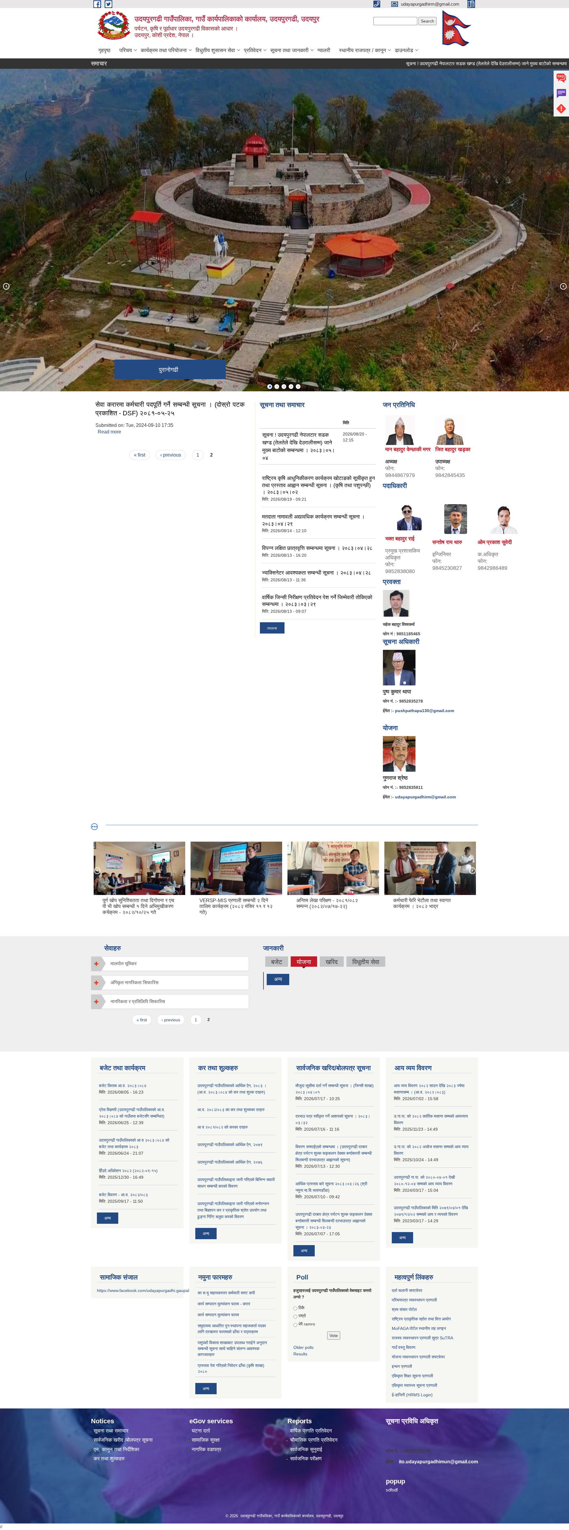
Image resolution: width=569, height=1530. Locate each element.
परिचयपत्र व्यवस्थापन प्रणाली (414, 1300)
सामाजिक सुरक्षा (206, 1440)
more (272, 628)
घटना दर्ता (201, 1431)
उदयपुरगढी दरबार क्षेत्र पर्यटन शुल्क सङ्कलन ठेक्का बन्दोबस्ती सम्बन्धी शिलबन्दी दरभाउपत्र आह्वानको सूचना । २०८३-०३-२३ (333, 1221)
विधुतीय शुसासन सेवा (215, 50)
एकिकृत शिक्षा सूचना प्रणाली (412, 1375)
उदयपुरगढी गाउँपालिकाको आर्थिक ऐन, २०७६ (230, 1162)
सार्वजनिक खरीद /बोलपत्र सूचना (123, 1440)
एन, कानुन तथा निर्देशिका (116, 1449)
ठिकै (301, 1307)
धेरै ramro (306, 1324)
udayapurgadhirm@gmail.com (425, 796)
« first (139, 454)
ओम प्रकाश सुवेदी (495, 542)
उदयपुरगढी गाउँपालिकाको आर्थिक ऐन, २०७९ (230, 1144)
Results (300, 1354)
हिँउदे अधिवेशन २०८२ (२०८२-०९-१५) (128, 1170)
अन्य (278, 979)
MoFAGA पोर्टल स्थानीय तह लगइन (419, 1328)
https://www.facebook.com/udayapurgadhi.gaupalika (145, 1290)
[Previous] (6, 286)
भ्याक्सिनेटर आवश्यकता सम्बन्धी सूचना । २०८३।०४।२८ (316, 573)
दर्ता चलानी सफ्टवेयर (407, 1290)
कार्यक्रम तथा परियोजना (164, 50)
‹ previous (170, 454)
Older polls (303, 1347)
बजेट (276, 961)
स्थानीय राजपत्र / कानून (362, 50)
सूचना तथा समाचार (111, 1431)
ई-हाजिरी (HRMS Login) (412, 1394)
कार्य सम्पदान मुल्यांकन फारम (218, 1314)
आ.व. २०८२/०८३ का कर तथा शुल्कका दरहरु (231, 1109)
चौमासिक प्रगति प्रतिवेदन (314, 1440)
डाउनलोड (404, 50)
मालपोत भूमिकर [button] (124, 963)
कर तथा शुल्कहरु (109, 1459)
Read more (109, 431)
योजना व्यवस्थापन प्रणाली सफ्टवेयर (418, 1356)
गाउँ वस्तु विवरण (403, 1347)
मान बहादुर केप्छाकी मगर (408, 449)
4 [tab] (291, 386)
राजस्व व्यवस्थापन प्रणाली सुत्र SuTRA (422, 1338)
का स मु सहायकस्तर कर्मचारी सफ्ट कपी (226, 1292)
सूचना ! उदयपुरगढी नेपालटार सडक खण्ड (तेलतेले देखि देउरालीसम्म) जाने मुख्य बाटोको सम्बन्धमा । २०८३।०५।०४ (448, 63)
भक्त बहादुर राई (399, 539)
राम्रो (302, 1315)
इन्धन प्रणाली (402, 1366)
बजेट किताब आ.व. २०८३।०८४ (122, 1085)
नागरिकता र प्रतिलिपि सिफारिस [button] (138, 1001)
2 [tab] (276, 386)
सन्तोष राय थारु (447, 542)
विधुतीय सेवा (365, 961)
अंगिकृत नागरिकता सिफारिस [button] (135, 982)
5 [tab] (298, 386)
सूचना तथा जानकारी (289, 50)
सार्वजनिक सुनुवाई (306, 1449)
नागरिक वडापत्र (206, 1449)
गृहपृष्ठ (104, 50)
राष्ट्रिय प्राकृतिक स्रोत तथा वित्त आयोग (421, 1319)
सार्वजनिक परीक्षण (306, 1459)
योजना (303, 962)
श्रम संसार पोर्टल (404, 1309)
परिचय (125, 50)
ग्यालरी (323, 50)
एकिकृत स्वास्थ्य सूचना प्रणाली (414, 1385)
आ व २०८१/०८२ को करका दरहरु (222, 1127)
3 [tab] (284, 386)
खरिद (332, 961)
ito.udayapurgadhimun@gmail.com (438, 1461)
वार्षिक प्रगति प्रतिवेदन (311, 1431)
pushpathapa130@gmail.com (424, 710)
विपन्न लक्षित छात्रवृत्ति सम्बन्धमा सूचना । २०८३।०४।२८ (317, 548)
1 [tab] (269, 386)
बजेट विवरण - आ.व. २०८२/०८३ (123, 1194)
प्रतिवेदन (252, 50)
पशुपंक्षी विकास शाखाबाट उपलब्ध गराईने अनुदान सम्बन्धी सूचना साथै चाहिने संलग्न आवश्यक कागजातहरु (232, 1348)
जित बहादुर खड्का (452, 449)
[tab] (170, 964)
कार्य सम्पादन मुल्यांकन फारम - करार (224, 1303)
